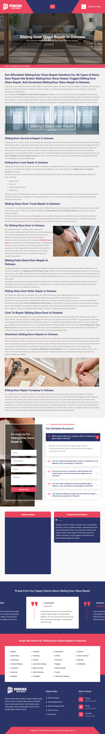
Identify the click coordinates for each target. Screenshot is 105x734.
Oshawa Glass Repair (53, 730)
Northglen (36, 676)
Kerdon (35, 660)
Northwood (59, 652)
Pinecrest (58, 660)
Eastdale (14, 676)
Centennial (15, 660)
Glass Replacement (55, 702)
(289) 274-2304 (94, 7)
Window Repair (53, 698)
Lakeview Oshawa (39, 664)
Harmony (36, 656)
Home (7, 66)
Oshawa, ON (90, 716)
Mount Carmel (38, 668)
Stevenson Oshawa (62, 676)
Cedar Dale (15, 656)
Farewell (36, 652)
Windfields (81, 664)
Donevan (14, 672)
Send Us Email (90, 708)
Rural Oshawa (60, 668)
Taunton (80, 652)
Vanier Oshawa (83, 656)
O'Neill (57, 656)
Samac (57, 672)
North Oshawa (38, 672)
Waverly (80, 660)
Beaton (13, 652)
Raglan (57, 664)
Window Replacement (56, 706)
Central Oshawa (17, 664)
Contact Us (52, 714)
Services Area (53, 710)
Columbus (14, 668)
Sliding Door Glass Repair (20, 66)
